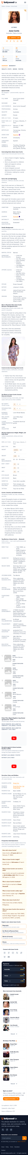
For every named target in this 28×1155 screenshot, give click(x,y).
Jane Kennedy (14, 1025)
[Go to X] (17, 952)
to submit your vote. (11, 985)
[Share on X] (14, 41)
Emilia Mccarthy (14, 1052)
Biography (12, 65)
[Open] (25, 2)
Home (3, 6)
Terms (11, 1147)
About (2, 1147)
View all (13, 1034)
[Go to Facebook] (8, 952)
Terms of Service (21, 1141)
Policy (7, 1147)
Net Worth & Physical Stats (10, 931)
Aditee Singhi (11, 1108)
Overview (5, 65)
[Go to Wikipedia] (4, 956)
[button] (14, 738)
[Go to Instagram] (4, 952)
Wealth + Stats (6, 69)
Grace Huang (13, 1010)
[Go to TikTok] (21, 952)
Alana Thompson (14, 1059)
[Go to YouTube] (12, 952)
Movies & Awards (7, 936)
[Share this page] (6, 41)
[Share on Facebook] (10, 41)
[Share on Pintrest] (21, 41)
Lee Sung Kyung (18, 787)
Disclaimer (17, 1147)
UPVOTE (15, 37)
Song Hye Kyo (17, 786)
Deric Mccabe (13, 1075)
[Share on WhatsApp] (17, 41)
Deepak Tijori (13, 1044)
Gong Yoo (16, 783)
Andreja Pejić (13, 1002)
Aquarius (15, 135)
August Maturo (14, 1067)
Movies (15, 69)
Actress (8, 6)
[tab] (14, 404)
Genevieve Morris (14, 1017)
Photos (20, 69)
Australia (15, 216)
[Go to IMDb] (8, 956)
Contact (3, 1150)
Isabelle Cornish (14, 994)
